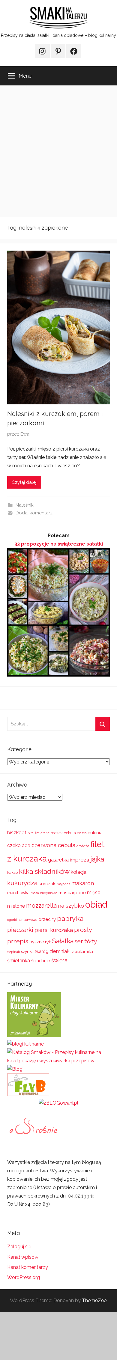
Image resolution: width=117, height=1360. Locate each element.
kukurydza (22, 883)
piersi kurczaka (53, 930)
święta (59, 960)
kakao (12, 872)
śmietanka (18, 960)
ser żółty (86, 941)
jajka (97, 859)
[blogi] (15, 1069)
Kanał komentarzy (27, 1267)
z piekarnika (82, 951)
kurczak (47, 883)
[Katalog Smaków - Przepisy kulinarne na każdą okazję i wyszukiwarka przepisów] (58, 1061)
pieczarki (20, 929)
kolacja (78, 872)
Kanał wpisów (22, 1257)
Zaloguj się (19, 1246)
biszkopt (16, 832)
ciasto (81, 833)
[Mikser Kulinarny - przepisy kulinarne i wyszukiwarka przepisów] (34, 1035)
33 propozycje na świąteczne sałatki (58, 544)
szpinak (13, 952)
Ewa (24, 434)
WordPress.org (23, 1277)
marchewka (18, 892)
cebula (70, 833)
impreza (79, 860)
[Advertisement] (58, 151)
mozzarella (41, 905)
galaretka (58, 860)
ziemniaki (60, 951)
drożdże (82, 846)
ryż (48, 941)
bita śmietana (39, 833)
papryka (70, 918)
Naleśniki (25, 505)
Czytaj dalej (24, 482)
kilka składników (44, 871)
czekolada (18, 845)
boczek (57, 833)
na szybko (71, 906)
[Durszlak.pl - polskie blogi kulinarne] (25, 1044)
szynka (27, 951)
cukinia (95, 832)
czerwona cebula (53, 845)
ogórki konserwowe (22, 920)
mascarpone (72, 892)
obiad (96, 904)
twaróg (41, 951)
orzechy (47, 919)
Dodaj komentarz (34, 513)
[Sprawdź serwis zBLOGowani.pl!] (58, 1103)
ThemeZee (94, 1300)
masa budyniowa (44, 893)
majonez (63, 884)
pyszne (36, 941)
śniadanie (40, 960)
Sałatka (63, 941)
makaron (82, 883)
